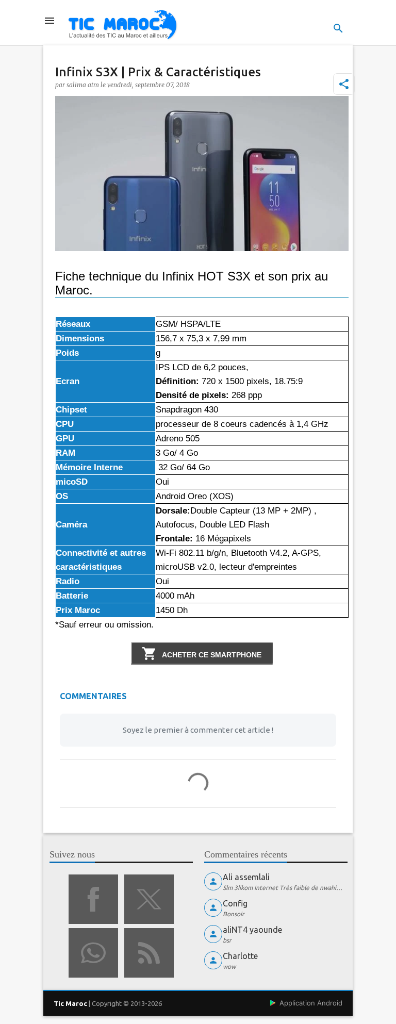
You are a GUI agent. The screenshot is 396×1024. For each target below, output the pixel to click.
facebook (93, 899)
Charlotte (240, 956)
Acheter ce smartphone (210, 655)
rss (149, 953)
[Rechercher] (338, 28)
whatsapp (93, 953)
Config (235, 903)
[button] (344, 84)
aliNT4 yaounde (252, 929)
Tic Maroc (70, 1003)
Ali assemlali (246, 877)
